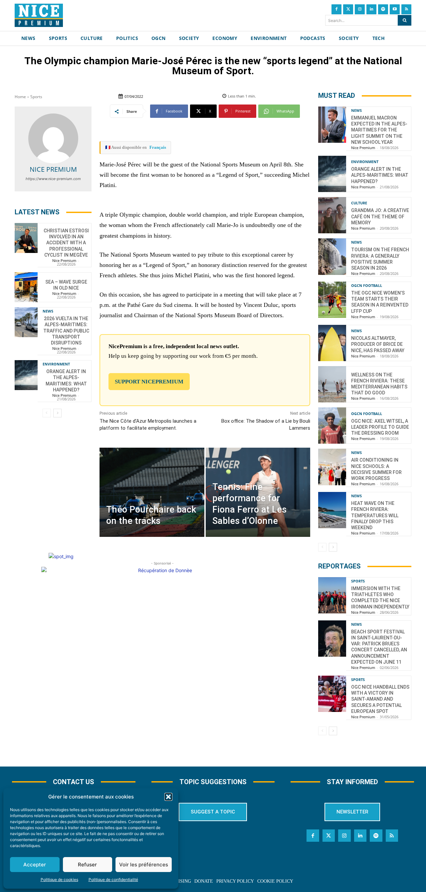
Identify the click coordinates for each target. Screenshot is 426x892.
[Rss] (406, 9)
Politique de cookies (59, 879)
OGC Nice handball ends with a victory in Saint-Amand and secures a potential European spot (380, 699)
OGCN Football (366, 285)
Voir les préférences (143, 864)
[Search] (404, 20)
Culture (359, 203)
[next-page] (57, 413)
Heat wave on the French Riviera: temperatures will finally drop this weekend (374, 515)
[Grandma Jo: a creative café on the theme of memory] (332, 215)
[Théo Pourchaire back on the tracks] (152, 492)
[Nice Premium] (53, 138)
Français (157, 147)
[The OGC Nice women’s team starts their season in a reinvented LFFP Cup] (332, 300)
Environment (56, 364)
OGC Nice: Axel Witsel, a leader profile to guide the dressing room (380, 427)
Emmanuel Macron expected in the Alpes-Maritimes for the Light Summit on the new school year (379, 130)
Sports (36, 97)
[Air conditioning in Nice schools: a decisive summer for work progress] (332, 467)
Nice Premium (53, 169)
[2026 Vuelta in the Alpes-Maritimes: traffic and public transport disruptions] (26, 322)
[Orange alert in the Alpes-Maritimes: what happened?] (26, 375)
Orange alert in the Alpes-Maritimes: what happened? (66, 380)
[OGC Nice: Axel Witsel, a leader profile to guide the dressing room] (332, 425)
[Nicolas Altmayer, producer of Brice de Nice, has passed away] (332, 343)
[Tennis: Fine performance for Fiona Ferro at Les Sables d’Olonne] (258, 492)
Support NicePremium (149, 381)
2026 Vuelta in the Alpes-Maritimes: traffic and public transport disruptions (66, 330)
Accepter (34, 864)
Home (20, 97)
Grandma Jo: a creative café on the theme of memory (380, 216)
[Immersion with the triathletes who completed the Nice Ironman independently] (332, 595)
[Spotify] (383, 9)
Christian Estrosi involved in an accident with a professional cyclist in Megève (66, 243)
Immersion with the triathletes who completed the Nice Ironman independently (380, 597)
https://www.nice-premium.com (53, 178)
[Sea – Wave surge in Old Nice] (26, 287)
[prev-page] (47, 413)
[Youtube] (395, 9)
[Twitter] (348, 9)
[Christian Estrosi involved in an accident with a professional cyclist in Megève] (26, 238)
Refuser (87, 864)
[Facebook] (336, 9)
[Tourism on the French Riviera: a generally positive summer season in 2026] (332, 256)
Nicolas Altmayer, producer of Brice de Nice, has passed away (377, 344)
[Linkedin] (371, 9)
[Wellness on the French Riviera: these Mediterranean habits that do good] (332, 384)
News (48, 311)
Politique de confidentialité (113, 879)
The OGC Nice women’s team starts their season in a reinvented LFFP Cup (379, 302)
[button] (168, 796)
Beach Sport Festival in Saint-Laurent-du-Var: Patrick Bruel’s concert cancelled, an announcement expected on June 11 (379, 647)
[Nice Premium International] (39, 15)
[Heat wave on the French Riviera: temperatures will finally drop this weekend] (332, 510)
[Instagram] (360, 9)
